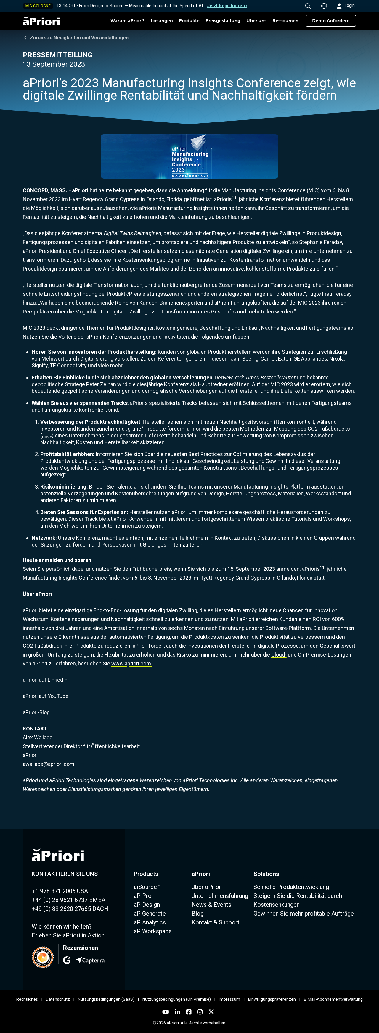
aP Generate (150, 913)
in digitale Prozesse (276, 646)
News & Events (211, 904)
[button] (308, 6)
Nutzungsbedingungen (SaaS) (106, 999)
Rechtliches (27, 999)
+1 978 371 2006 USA (60, 891)
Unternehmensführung (220, 895)
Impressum (229, 999)
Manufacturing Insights (185, 208)
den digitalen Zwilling (172, 610)
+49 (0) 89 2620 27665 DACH (70, 908)
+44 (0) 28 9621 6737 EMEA (68, 899)
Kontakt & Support (216, 922)
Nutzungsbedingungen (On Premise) (176, 999)
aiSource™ (147, 886)
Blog (198, 913)
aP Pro (143, 895)
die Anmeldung (186, 190)
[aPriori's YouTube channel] (166, 1012)
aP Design (147, 904)
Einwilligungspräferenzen (272, 999)
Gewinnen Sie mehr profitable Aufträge (303, 913)
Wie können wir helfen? (62, 926)
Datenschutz (58, 999)
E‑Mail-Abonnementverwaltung (333, 999)
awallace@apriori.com (48, 764)
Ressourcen (285, 20)
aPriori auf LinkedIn (45, 680)
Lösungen (162, 20)
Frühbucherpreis (151, 569)
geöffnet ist (198, 199)
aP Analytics (150, 922)
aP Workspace (153, 931)
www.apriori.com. (131, 663)
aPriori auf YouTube (45, 696)
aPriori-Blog (36, 712)
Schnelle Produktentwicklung (291, 886)
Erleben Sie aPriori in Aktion (68, 935)
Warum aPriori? (127, 20)
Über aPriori (207, 886)
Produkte (189, 20)
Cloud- (279, 655)
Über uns (256, 20)
